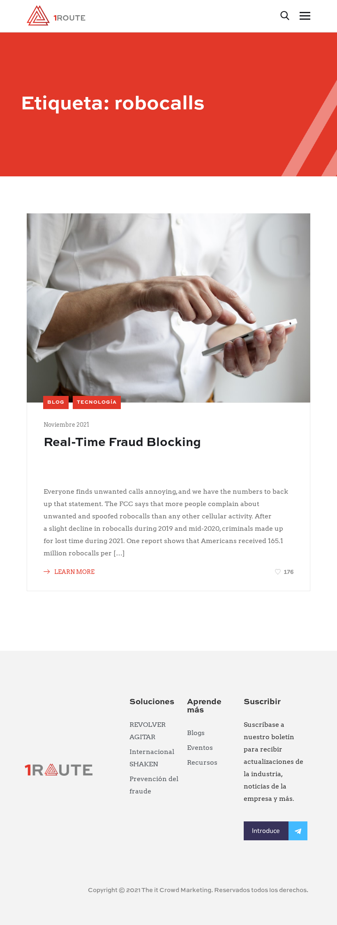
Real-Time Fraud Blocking (122, 443)
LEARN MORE (74, 572)
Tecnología (97, 402)
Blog (56, 402)
